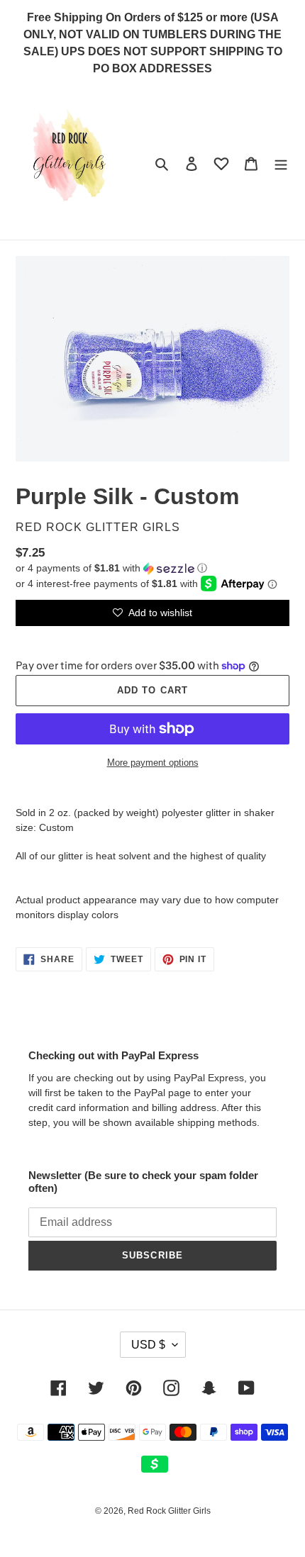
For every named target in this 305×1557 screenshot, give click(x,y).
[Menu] (281, 163)
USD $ (148, 1345)
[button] (111, 568)
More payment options (153, 762)
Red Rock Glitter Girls (169, 1511)
